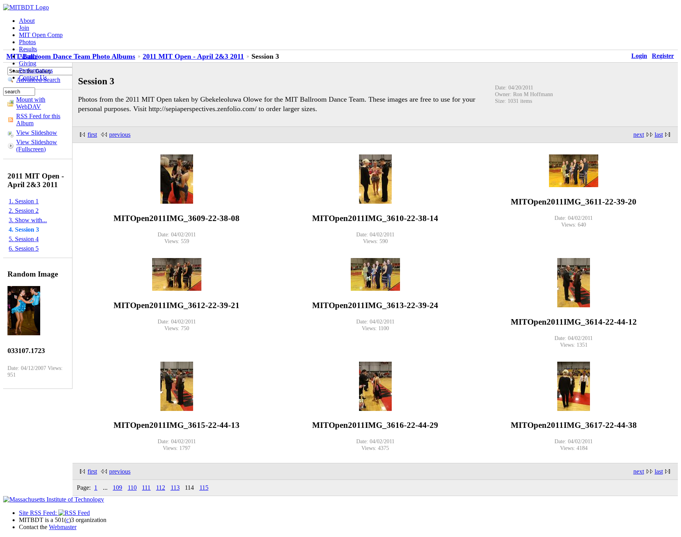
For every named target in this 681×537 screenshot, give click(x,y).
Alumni (28, 56)
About (27, 20)
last (659, 134)
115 (203, 487)
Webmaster (62, 527)
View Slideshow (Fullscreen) (36, 145)
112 (160, 487)
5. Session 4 (24, 239)
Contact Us (33, 77)
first (92, 134)
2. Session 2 (24, 210)
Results (28, 49)
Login (639, 55)
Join (24, 27)
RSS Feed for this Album (38, 119)
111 (146, 487)
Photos (27, 42)
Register (663, 55)
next (638, 134)
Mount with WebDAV (30, 103)
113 (175, 487)
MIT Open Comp (41, 35)
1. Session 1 (24, 201)
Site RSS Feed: (38, 512)
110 (132, 487)
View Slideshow (36, 132)
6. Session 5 (24, 248)
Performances (36, 70)
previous (119, 134)
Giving (27, 63)
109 (117, 487)
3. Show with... (28, 220)
